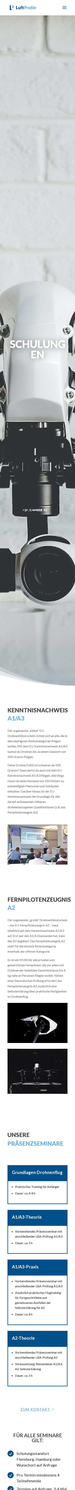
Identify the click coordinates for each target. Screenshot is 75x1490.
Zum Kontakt (35, 1409)
